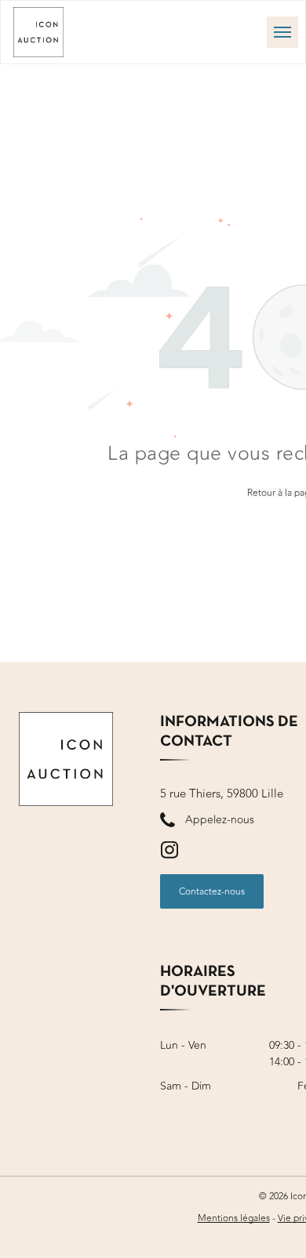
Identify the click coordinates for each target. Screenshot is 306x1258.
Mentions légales (234, 1218)
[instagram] (169, 851)
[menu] (282, 32)
